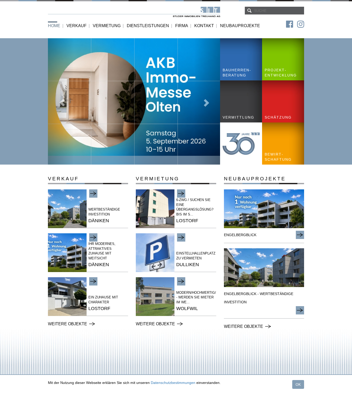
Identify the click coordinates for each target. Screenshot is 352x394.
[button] (61, 101)
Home (54, 26)
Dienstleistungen (148, 26)
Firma (181, 26)
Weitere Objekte (67, 324)
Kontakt (204, 26)
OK (298, 384)
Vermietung (107, 26)
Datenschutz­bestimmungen (173, 383)
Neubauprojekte (240, 26)
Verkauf (76, 26)
